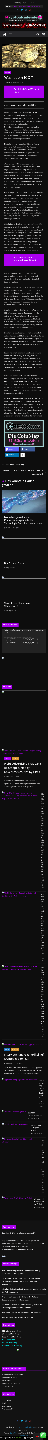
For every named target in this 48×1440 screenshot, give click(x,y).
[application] (24, 641)
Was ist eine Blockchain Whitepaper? (17, 604)
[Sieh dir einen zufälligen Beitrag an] (43, 34)
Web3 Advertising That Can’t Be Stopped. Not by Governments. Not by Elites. (22, 768)
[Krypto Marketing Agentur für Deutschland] (19, 1093)
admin (8, 82)
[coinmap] (24, 421)
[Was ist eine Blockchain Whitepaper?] (24, 578)
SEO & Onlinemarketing (11, 1331)
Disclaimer (6, 1403)
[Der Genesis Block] (24, 538)
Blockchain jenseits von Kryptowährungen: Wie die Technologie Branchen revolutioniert (24, 520)
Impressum (6, 1406)
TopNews (15, 758)
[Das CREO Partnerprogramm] (14, 1115)
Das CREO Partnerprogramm (35, 1114)
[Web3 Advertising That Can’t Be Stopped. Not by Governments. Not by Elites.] (24, 752)
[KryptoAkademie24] (4, 34)
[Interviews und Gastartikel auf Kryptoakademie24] (24, 1044)
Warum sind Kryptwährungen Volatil (39, 1201)
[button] (12, 449)
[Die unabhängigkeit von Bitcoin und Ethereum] (21, 1166)
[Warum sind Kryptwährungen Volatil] (17, 1203)
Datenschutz (7, 1400)
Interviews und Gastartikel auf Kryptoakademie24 (24, 1057)
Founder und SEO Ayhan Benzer (36, 1127)
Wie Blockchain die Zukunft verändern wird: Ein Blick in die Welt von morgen (26, 6)
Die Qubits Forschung (14, 464)
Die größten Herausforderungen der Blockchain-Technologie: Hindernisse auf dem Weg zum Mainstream (42, 834)
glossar (7, 72)
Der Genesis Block (14, 563)
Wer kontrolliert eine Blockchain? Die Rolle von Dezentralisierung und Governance (42, 995)
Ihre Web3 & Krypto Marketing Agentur (17, 1317)
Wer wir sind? (7, 1409)
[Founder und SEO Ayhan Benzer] (15, 1129)
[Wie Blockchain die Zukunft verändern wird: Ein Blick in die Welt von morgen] (20, 928)
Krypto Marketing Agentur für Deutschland (41, 1089)
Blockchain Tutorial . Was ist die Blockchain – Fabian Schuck (22, 472)
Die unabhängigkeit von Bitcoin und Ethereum (42, 1158)
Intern (7, 1049)
